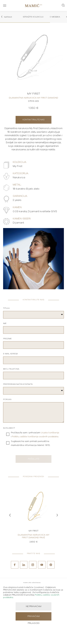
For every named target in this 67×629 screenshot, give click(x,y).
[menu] (4, 5)
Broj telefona (11, 369)
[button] (10, 515)
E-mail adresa (10, 354)
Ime (5, 323)
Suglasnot (9, 428)
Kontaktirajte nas (34, 120)
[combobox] (33, 315)
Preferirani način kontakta (18, 384)
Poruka (7, 399)
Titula (6, 308)
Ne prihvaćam (33, 606)
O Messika (55, 17)
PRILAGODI (33, 623)
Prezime (7, 339)
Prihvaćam (33, 616)
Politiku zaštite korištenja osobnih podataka (35, 437)
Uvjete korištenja (50, 433)
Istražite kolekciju (33, 17)
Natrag (8, 17)
